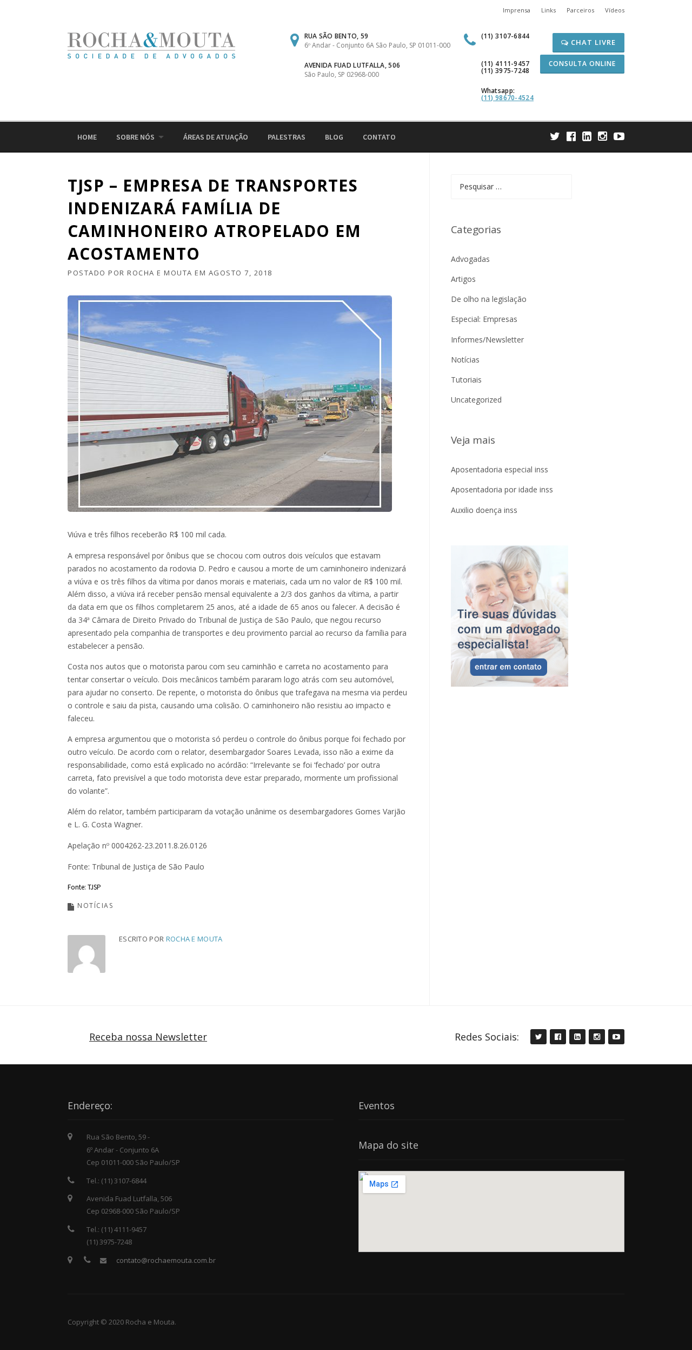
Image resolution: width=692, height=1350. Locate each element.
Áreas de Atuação (215, 137)
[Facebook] (571, 136)
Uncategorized (476, 399)
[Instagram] (602, 136)
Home (87, 137)
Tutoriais (466, 379)
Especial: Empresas (484, 319)
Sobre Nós (135, 137)
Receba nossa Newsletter (148, 1036)
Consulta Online (582, 63)
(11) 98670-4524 (507, 97)
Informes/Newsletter (487, 339)
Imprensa (516, 10)
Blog (334, 137)
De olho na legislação (489, 299)
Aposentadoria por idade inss (502, 489)
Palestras (286, 137)
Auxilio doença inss (484, 510)
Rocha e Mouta (159, 273)
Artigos (463, 279)
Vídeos (614, 10)
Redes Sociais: (487, 1036)
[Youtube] (619, 136)
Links (548, 10)
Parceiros (580, 10)
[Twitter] (555, 136)
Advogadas (470, 259)
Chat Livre (592, 42)
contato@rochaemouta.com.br (166, 1260)
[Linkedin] (586, 136)
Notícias (95, 905)
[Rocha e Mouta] (151, 44)
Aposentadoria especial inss (499, 469)
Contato (379, 137)
